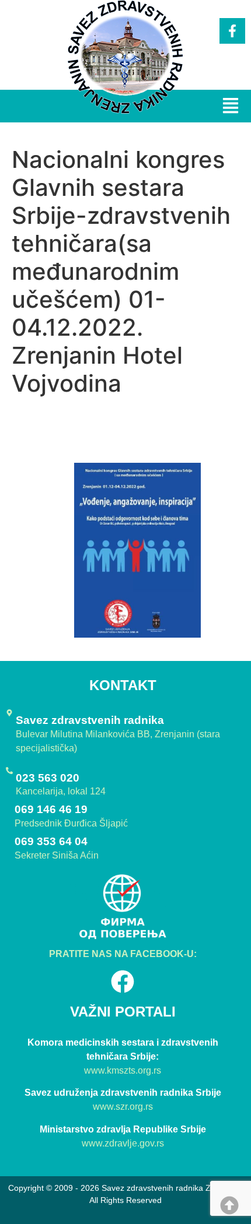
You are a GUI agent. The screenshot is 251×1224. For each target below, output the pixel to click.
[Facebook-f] (232, 31)
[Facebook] (122, 981)
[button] (230, 106)
